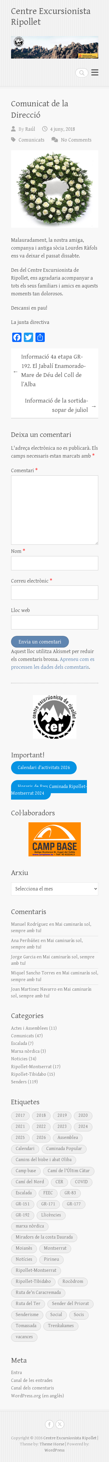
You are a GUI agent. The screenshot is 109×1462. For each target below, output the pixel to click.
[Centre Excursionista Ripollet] (54, 44)
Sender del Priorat (70, 1303)
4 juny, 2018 (62, 129)
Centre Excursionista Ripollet (51, 16)
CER (59, 1182)
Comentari (24, 471)
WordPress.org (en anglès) (37, 1396)
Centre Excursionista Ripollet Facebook (49, 1424)
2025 (20, 1137)
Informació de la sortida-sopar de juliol (61, 405)
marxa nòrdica (30, 1226)
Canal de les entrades (32, 1380)
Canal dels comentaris (32, 1388)
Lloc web (20, 610)
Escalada (19, 1043)
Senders (19, 1082)
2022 (41, 1126)
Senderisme (27, 1315)
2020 (83, 1115)
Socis (79, 1315)
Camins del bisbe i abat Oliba (44, 1160)
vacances (24, 1337)
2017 (20, 1115)
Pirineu (51, 1259)
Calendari (25, 1148)
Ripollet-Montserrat (31, 1067)
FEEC (48, 1193)
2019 (62, 1115)
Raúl (30, 129)
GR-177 (74, 1204)
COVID (81, 1182)
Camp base (26, 1171)
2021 (20, 1126)
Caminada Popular (64, 1148)
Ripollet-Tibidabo (28, 1074)
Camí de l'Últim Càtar (69, 1171)
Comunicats (31, 140)
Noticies (19, 1059)
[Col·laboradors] (54, 839)
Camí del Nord (30, 1182)
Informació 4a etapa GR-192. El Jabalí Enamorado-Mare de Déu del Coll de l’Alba (49, 370)
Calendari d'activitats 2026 (44, 767)
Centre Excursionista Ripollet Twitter (60, 1424)
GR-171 (48, 1204)
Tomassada (26, 1326)
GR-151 (23, 1204)
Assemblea (68, 1137)
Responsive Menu (94, 73)
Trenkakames (61, 1326)
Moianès (24, 1248)
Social (56, 1315)
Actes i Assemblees (29, 1028)
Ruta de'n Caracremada (38, 1292)
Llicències (51, 1215)
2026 (41, 1137)
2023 (62, 1126)
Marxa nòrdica (25, 1051)
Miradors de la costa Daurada (44, 1237)
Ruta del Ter (28, 1303)
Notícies (24, 1259)
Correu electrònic (31, 581)
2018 (41, 1115)
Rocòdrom (72, 1281)
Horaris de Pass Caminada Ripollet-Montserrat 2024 (49, 790)
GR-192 (23, 1215)
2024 (83, 1126)
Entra (16, 1372)
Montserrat (55, 1248)
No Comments (76, 140)
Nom (18, 551)
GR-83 (70, 1193)
